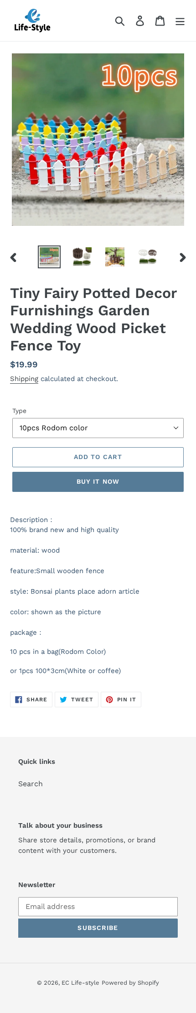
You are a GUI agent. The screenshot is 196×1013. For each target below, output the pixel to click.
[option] (49, 257)
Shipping (24, 379)
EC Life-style (80, 982)
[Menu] (180, 20)
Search (30, 783)
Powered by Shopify (130, 982)
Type (19, 410)
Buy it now (98, 481)
